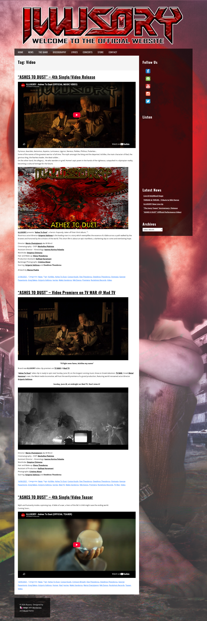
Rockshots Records (98, 280)
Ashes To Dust (41, 232)
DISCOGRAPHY (59, 52)
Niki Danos (77, 280)
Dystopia (114, 277)
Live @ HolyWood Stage (153, 196)
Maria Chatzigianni (34, 243)
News (40, 277)
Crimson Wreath (79, 582)
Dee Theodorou (85, 277)
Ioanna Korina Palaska (54, 249)
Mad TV (66, 368)
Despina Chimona (34, 253)
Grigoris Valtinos (45, 235)
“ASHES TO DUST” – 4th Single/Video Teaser (55, 497)
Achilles (51, 277)
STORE (101, 52)
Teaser (128, 585)
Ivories (55, 280)
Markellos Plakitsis (46, 246)
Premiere (86, 280)
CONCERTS (88, 52)
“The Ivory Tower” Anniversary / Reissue (160, 208)
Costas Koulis (73, 277)
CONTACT (113, 52)
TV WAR (57, 368)
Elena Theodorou (40, 256)
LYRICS (74, 52)
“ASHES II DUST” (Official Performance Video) (162, 212)
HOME (20, 52)
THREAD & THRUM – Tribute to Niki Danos (161, 200)
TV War (117, 485)
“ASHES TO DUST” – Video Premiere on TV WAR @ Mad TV (66, 292)
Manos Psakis (33, 270)
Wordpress (37, 607)
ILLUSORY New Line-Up (153, 204)
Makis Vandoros (65, 280)
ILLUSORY (22, 232)
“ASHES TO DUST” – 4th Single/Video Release (56, 77)
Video (109, 280)
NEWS (30, 52)
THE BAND (43, 52)
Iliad (61, 585)
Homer (55, 585)
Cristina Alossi (44, 262)
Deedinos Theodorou (101, 277)
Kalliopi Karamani (43, 259)
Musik (25, 611)
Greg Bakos (32, 280)
